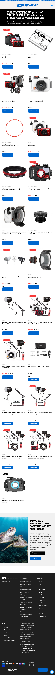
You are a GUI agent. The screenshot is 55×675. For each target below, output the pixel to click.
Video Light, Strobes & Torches (27, 598)
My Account (7, 630)
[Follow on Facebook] (30, 665)
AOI (3, 274)
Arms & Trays (24, 604)
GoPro (40, 592)
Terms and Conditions (9, 640)
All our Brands (42, 616)
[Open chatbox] (52, 672)
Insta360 (41, 595)
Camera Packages (26, 581)
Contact (6, 627)
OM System (42, 589)
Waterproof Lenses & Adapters (26, 608)
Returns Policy (7, 638)
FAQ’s (5, 635)
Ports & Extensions (26, 589)
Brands (23, 619)
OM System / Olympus (6, 54)
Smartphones (24, 595)
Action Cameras (25, 592)
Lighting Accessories (26, 602)
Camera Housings (26, 584)
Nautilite (41, 613)
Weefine (4, 498)
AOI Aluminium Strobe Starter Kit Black (38, 366)
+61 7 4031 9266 (26, 641)
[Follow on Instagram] (33, 665)
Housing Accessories (26, 587)
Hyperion (41, 608)
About (5, 632)
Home (8, 13)
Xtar (40, 611)
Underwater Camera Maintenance (26, 615)
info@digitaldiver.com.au (28, 644)
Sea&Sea (41, 597)
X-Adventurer (42, 600)
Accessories (24, 612)
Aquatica (41, 587)
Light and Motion (43, 605)
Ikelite (3, 98)
